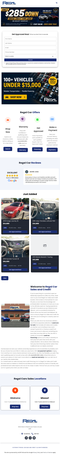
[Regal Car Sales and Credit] (9, 3)
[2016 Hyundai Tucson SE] (15, 254)
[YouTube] (34, 437)
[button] (2, 88)
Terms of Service (48, 452)
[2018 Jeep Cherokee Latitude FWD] (45, 216)
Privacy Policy (37, 452)
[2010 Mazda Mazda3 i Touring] (45, 254)
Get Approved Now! (15, 232)
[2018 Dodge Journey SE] (15, 216)
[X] (30, 437)
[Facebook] (26, 437)
